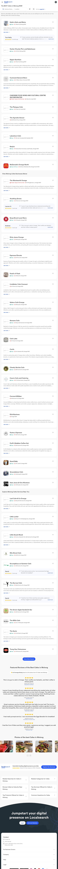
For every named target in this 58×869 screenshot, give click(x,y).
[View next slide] (30, 755)
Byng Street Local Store (29, 684)
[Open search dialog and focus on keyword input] (2, 9)
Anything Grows (29, 698)
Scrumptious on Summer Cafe (29, 719)
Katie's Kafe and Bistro (29, 710)
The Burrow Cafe (29, 730)
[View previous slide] (28, 755)
